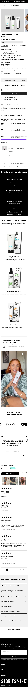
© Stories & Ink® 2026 (6, 685)
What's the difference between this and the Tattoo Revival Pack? (12, 591)
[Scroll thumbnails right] (25, 481)
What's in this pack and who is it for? (10, 585)
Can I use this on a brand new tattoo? (10, 611)
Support (3, 675)
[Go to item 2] (14, 481)
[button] (5, 39)
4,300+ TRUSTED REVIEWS (17, 163)
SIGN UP (14, 656)
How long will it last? (6, 606)
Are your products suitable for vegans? (11, 620)
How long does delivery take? (8, 616)
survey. (7, 120)
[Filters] (21, 473)
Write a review (10, 473)
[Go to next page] (23, 570)
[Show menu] (2, 5)
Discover (4, 670)
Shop (3, 664)
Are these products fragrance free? (10, 596)
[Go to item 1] (6, 481)
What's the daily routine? (7, 601)
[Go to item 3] (22, 481)
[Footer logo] (14, 681)
